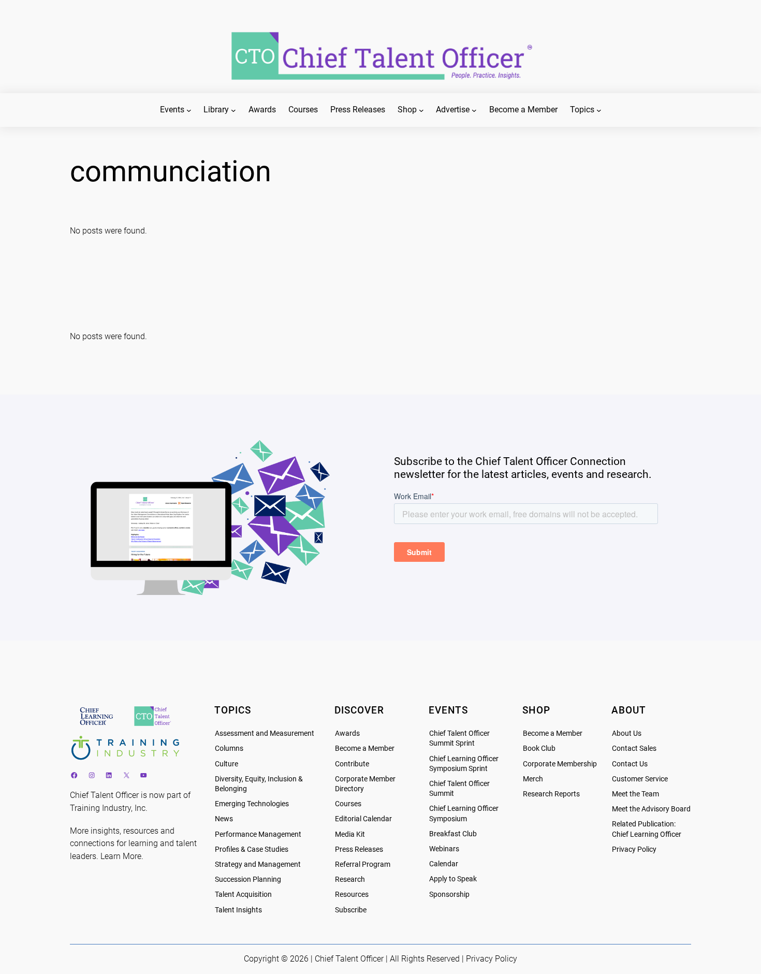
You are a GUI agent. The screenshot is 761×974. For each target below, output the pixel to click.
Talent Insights (238, 910)
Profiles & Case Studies (251, 849)
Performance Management (258, 834)
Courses (348, 803)
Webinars (444, 849)
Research (350, 879)
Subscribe (351, 910)
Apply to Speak (453, 879)
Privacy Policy (634, 849)
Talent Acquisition (243, 894)
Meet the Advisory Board (651, 809)
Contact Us (630, 764)
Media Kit (350, 834)
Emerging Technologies (252, 803)
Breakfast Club (453, 834)
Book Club (539, 748)
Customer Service (640, 779)
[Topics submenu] (599, 110)
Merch (533, 779)
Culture (226, 764)
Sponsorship (449, 894)
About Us (626, 733)
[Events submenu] (189, 110)
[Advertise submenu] (474, 110)
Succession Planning (248, 879)
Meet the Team (635, 794)
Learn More (120, 856)
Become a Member (364, 748)
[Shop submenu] (421, 110)
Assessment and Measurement (264, 733)
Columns (229, 748)
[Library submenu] (233, 110)
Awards (347, 733)
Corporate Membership (560, 764)
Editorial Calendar (363, 819)
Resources (352, 894)
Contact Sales (634, 748)
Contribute (352, 764)
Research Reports (551, 794)
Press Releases (359, 849)
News (224, 819)
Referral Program (362, 864)
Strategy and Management (258, 864)
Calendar (443, 864)
